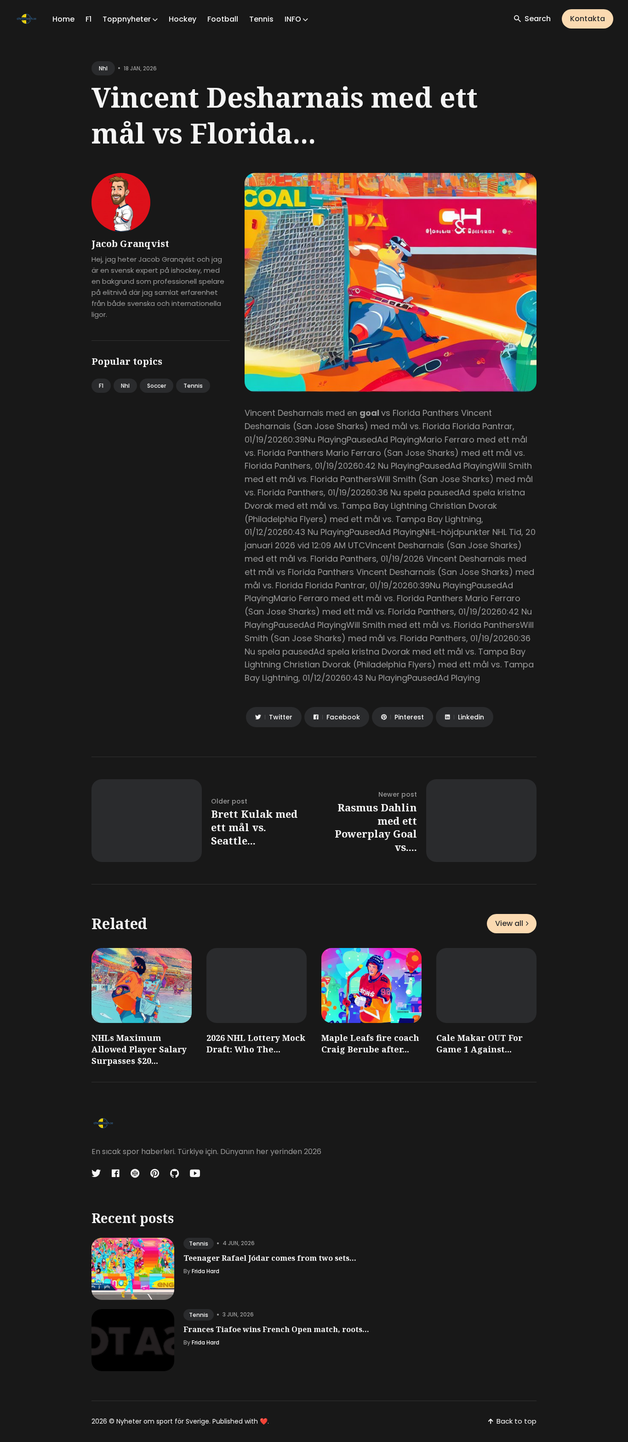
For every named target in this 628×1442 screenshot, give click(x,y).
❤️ (264, 1421)
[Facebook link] (115, 1173)
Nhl (125, 386)
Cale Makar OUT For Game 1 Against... (479, 1043)
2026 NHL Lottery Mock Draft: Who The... (255, 1043)
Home (63, 19)
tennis (198, 1243)
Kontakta (587, 18)
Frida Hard (205, 1271)
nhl (103, 68)
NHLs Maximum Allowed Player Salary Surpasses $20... (139, 1049)
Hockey (182, 19)
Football (222, 19)
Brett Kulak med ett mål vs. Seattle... (254, 827)
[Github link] (174, 1173)
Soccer (156, 386)
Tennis (261, 19)
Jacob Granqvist (130, 243)
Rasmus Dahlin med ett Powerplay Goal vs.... (376, 827)
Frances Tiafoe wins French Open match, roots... (276, 1329)
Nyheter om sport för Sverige (162, 1421)
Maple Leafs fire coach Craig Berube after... (370, 1043)
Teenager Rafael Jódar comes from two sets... (269, 1258)
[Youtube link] (195, 1173)
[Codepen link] (135, 1173)
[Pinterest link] (154, 1173)
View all (509, 923)
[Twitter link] (97, 1173)
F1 (88, 19)
